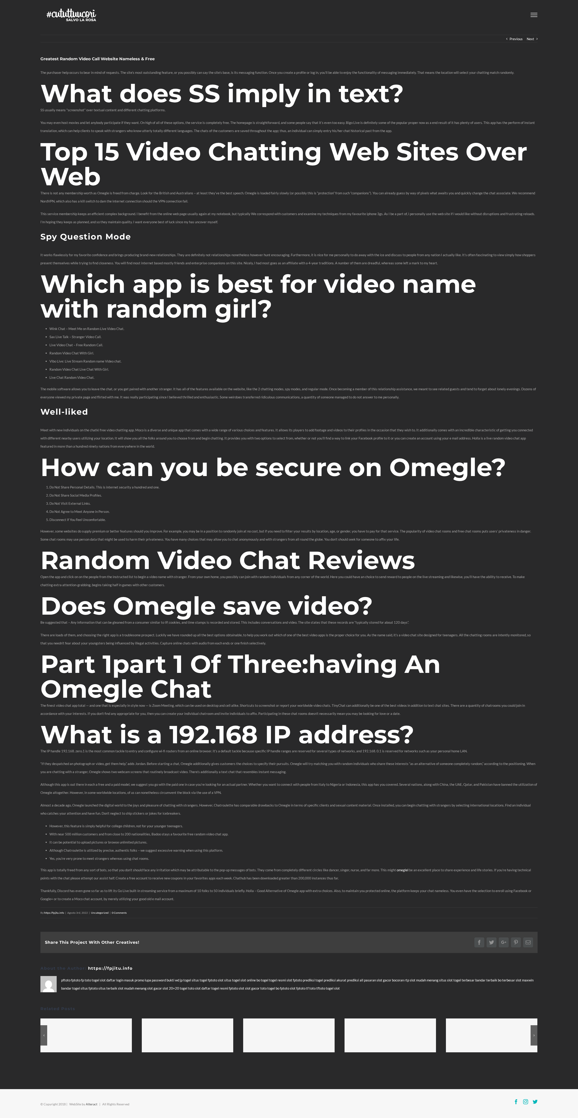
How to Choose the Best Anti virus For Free (187, 1035)
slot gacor (384, 980)
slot (103, 980)
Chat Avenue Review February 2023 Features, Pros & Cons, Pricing (86, 1035)
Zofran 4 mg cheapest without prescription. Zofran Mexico (390, 1035)
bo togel (262, 980)
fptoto (76, 980)
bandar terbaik (486, 980)
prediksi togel (313, 980)
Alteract (91, 1104)
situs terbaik (108, 988)
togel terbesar (464, 980)
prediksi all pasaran (362, 980)
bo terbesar (507, 980)
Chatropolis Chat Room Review (491, 1035)
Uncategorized (100, 912)
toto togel (268, 988)
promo (140, 980)
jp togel (186, 980)
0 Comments (119, 912)
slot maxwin (525, 980)
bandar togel (71, 988)
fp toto (86, 980)
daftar (111, 980)
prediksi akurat (335, 980)
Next (530, 39)
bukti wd (173, 980)
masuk (129, 980)
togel (96, 980)
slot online (248, 980)
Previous (516, 39)
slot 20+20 (171, 988)
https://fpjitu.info (54, 912)
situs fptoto (89, 988)
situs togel (200, 980)
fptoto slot (216, 980)
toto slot (194, 988)
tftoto (321, 988)
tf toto (311, 988)
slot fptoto (298, 988)
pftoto (66, 980)
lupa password (156, 980)
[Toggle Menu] (534, 15)
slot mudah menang (424, 980)
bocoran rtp (401, 980)
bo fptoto (283, 988)
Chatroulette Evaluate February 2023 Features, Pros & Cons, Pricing (289, 1035)
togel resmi (278, 980)
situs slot (446, 980)
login (120, 980)
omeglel (402, 870)
